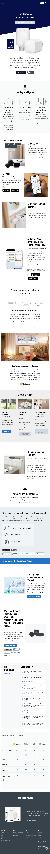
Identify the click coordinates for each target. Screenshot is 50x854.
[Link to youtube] (43, 841)
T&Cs (27, 833)
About (2, 832)
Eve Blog (39, 833)
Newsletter (40, 837)
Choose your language (42, 846)
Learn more (22, 429)
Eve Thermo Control (21, 371)
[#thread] (14, 550)
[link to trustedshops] (47, 848)
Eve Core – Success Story (18, 832)
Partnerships (40, 838)
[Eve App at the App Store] (6, 190)
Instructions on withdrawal (31, 835)
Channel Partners (16, 833)
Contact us (40, 832)
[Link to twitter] (40, 841)
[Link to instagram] (45, 841)
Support (39, 835)
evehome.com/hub (31, 820)
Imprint (2, 842)
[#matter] (6, 550)
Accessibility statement (5, 840)
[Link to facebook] (38, 841)
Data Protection (4, 837)
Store (41, 2)
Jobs (2, 835)
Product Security (4, 838)
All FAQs (6, 673)
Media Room (15, 835)
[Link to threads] (38, 842)
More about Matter (10, 645)
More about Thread (34, 596)
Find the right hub (32, 462)
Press (2, 833)
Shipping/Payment (29, 837)
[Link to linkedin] (40, 842)
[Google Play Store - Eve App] (15, 190)
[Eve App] (11, 187)
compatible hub (13, 518)
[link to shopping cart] (45, 2)
